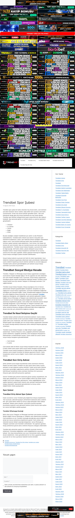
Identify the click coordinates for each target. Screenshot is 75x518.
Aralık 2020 (58, 481)
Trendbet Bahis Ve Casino (63, 224)
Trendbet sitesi (68, 320)
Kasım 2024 (58, 365)
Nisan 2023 (58, 412)
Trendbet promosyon (10, 442)
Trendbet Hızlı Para (61, 200)
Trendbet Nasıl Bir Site (26, 165)
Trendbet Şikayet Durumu (63, 207)
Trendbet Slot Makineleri (62, 190)
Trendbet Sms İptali (61, 205)
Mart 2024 (58, 385)
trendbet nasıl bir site (62, 312)
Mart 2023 (58, 414)
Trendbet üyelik (60, 332)
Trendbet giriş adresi (64, 293)
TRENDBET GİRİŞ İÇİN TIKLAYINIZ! (37, 33)
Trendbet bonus (61, 274)
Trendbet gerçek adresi (62, 288)
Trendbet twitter (62, 324)
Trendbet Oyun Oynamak (62, 227)
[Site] (18, 57)
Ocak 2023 (58, 419)
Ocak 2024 (58, 390)
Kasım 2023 (58, 395)
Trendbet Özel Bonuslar (62, 185)
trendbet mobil (61, 308)
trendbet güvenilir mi (62, 305)
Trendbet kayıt (59, 306)
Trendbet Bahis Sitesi (44, 160)
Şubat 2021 (58, 476)
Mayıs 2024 (58, 380)
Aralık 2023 (58, 392)
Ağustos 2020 (59, 491)
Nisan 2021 (58, 472)
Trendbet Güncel (59, 296)
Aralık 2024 (58, 362)
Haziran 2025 (59, 353)
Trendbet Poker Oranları (62, 202)
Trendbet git (69, 295)
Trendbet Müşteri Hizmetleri (63, 310)
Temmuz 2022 (59, 434)
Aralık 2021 (58, 452)
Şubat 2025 (58, 357)
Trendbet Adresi (60, 178)
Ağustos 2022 (59, 432)
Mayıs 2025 (58, 355)
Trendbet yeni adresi (60, 326)
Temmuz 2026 (59, 348)
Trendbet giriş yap (60, 295)
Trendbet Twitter (60, 253)
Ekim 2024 (58, 367)
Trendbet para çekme (62, 316)
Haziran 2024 (59, 377)
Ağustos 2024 (59, 372)
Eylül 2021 (58, 459)
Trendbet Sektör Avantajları (63, 188)
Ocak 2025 (58, 360)
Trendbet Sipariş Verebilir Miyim (12, 443)
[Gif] (37, 77)
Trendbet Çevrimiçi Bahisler (63, 219)
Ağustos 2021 (59, 462)
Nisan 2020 (58, 501)
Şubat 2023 (58, 417)
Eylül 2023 (58, 400)
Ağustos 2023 (59, 402)
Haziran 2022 (59, 437)
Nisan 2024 (58, 382)
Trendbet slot (66, 330)
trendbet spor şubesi (34, 442)
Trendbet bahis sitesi (62, 272)
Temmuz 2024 (59, 375)
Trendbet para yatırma (62, 314)
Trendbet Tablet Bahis (62, 193)
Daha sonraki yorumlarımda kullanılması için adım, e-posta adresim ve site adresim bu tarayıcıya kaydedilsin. (25, 485)
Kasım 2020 (58, 484)
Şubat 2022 (58, 447)
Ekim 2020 (58, 486)
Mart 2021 (58, 474)
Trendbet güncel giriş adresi (61, 302)
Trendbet (22, 160)
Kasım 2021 (58, 454)
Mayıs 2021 (58, 469)
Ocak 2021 (58, 479)
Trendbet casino (64, 284)
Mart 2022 (58, 444)
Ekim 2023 (58, 397)
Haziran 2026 (59, 350)
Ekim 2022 (58, 427)
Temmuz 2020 (59, 494)
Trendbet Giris (61, 291)
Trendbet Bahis (64, 270)
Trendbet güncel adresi (64, 298)
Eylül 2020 (58, 489)
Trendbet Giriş (32, 160)
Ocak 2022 (58, 449)
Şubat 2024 (58, 387)
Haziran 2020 (59, 496)
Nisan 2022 (58, 442)
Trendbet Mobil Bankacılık (11, 445)
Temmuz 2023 (59, 405)
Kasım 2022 (58, 424)
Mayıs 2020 (58, 499)
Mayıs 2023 (58, 410)
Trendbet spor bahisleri (60, 322)
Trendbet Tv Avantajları (62, 210)
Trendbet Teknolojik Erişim (63, 212)
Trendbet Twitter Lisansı (62, 217)
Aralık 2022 (58, 422)
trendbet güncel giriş (62, 301)
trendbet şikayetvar (66, 334)
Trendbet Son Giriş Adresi (22, 442)
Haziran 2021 (59, 467)
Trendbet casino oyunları (62, 286)
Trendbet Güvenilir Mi (58, 160)
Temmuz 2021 (59, 464)
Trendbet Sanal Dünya (62, 215)
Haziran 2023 (59, 407)
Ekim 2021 (58, 457)
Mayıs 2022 (58, 439)
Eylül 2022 (58, 429)
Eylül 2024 (58, 370)
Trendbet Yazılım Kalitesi (62, 222)
